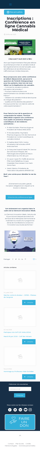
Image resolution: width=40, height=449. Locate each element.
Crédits (28, 444)
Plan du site (20, 444)
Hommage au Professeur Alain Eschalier (19, 371)
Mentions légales (11, 446)
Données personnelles (27, 446)
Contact (11, 444)
